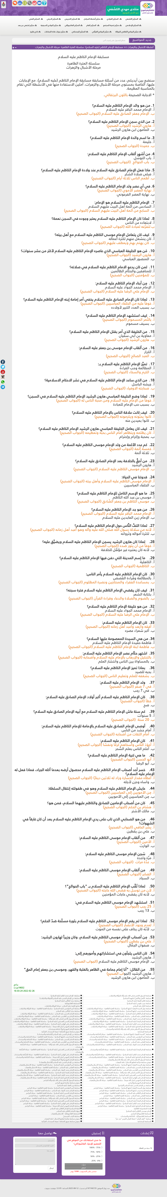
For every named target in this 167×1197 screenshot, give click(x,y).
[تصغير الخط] (16, 47)
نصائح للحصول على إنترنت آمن (114, 40)
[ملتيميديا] (24, 3)
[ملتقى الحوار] (15, 3)
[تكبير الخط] (13, 47)
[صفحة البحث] (29, 3)
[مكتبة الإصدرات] (20, 3)
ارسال (52, 1168)
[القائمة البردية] (34, 3)
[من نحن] (44, 3)
